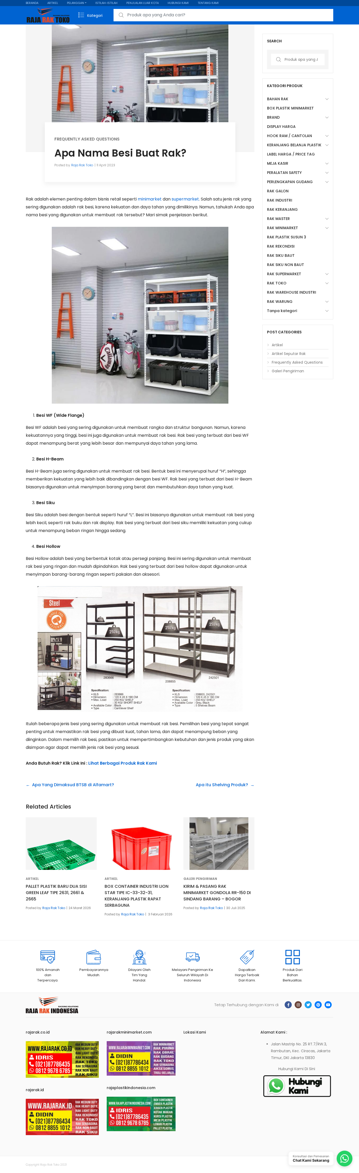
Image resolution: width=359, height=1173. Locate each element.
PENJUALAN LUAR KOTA (142, 3)
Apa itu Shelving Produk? (222, 785)
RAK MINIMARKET (282, 227)
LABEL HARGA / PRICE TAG (291, 154)
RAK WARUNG (280, 301)
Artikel (32, 878)
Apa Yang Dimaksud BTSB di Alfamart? (73, 785)
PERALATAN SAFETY (284, 172)
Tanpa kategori (282, 310)
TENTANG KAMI (208, 3)
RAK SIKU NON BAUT (285, 264)
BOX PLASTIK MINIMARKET (290, 108)
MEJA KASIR (277, 163)
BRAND (273, 117)
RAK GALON (278, 191)
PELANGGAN (75, 3)
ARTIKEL (52, 3)
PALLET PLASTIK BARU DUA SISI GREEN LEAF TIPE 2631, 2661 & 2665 (56, 892)
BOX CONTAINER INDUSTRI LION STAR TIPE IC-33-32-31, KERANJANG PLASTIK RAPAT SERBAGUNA (136, 895)
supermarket (185, 199)
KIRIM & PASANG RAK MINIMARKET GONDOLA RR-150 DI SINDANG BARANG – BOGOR (217, 892)
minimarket (150, 199)
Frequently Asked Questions (87, 139)
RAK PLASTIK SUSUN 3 (286, 237)
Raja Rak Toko (82, 165)
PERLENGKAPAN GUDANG (290, 181)
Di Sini (310, 1068)
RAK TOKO (276, 283)
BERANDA (32, 3)
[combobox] (223, 15)
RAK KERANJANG (282, 209)
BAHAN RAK (277, 99)
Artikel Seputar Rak (289, 353)
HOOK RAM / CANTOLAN (289, 135)
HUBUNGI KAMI (178, 3)
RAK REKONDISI (281, 246)
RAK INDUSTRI (279, 200)
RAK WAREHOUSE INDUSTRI (291, 292)
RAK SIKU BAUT (281, 255)
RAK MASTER (278, 218)
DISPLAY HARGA (281, 126)
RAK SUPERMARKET (284, 274)
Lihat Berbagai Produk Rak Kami (122, 763)
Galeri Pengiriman (200, 878)
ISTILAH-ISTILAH (106, 3)
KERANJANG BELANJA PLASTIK (294, 145)
